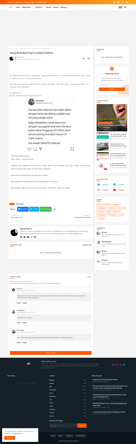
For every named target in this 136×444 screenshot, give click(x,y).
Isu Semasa (67, 390)
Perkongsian (112, 215)
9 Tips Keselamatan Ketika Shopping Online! (118, 164)
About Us (10, 2)
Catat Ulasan (51, 353)
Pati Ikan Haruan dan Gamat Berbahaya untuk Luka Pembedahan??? (118, 146)
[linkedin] (35, 237)
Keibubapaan (102, 208)
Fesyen (67, 383)
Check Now (17, 433)
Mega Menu (26, 7)
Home (18, 7)
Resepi (55, 7)
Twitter (35, 209)
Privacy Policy (29, 2)
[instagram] (32, 237)
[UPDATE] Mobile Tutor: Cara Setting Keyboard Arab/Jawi (118, 155)
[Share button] (54, 209)
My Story (117, 211)
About (60, 435)
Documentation (41, 2)
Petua (67, 393)
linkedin (121, 184)
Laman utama (13, 48)
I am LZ (19, 289)
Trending (67, 409)
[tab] (18, 7)
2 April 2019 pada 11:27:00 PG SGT (26, 312)
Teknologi (101, 218)
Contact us (19, 2)
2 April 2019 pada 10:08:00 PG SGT (26, 290)
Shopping (67, 396)
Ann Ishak (20, 330)
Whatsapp (46, 209)
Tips (67, 399)
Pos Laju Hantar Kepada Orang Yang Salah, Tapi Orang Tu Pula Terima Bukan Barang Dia (118, 137)
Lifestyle (38, 7)
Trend (67, 406)
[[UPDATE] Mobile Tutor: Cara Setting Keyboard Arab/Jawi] (103, 156)
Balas (19, 303)
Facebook (24, 209)
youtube (121, 190)
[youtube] (28, 237)
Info (67, 386)
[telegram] (25, 237)
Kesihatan (112, 208)
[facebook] (21, 237)
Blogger (64, 7)
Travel (67, 403)
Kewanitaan (121, 208)
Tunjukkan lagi (87, 245)
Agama (48, 7)
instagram (105, 190)
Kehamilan (106, 204)
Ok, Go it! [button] (9, 438)
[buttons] (114, 2)
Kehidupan (116, 204)
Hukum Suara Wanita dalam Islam (105, 379)
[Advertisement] (68, 28)
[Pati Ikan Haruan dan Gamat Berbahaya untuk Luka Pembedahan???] (103, 146)
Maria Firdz (25, 229)
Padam (24, 303)
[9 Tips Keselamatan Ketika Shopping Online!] (103, 166)
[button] (120, 7)
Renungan (23, 48)
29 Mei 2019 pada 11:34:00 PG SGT (26, 332)
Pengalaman (102, 215)
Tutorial (67, 412)
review (67, 416)
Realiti (121, 215)
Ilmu (99, 204)
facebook (105, 184)
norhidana (20, 310)
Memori (108, 211)
